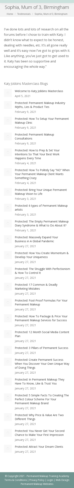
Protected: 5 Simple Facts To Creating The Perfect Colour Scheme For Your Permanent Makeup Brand (42, 399)
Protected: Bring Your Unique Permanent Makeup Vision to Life (41, 192)
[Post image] (8, 93)
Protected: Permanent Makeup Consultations (34, 136)
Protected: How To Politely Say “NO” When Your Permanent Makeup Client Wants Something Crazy (42, 174)
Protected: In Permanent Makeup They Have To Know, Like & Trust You (39, 381)
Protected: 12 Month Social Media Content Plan (42, 334)
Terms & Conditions (16, 480)
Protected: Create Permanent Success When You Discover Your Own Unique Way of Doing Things (42, 363)
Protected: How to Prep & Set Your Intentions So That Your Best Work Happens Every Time (37, 154)
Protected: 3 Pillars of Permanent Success (41, 348)
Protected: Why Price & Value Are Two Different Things (39, 417)
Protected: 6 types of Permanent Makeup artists (41, 207)
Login (50, 480)
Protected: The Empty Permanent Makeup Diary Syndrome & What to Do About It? (42, 223)
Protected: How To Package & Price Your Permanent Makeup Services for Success (41, 318)
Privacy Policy (36, 480)
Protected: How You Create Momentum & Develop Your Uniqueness (42, 255)
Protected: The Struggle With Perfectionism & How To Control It (42, 271)
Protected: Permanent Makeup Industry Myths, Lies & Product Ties (40, 105)
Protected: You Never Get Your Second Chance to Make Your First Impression (40, 433)
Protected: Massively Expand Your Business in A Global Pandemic (36, 239)
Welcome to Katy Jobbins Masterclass (39, 91)
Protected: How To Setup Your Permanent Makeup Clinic (42, 120)
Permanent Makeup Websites (37, 484)
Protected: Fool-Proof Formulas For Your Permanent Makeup (41, 302)
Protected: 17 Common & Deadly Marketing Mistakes (36, 286)
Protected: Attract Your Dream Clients (39, 446)
